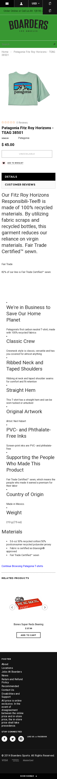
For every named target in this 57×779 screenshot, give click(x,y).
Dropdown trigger (21, 3)
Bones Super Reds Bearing (28, 624)
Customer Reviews (20, 184)
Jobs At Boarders (12, 671)
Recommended (10, 686)
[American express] (15, 760)
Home (5, 51)
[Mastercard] (28, 760)
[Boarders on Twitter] (13, 739)
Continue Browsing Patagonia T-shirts (22, 566)
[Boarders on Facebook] (4, 739)
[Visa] (5, 760)
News (5, 675)
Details (11, 176)
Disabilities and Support (11, 695)
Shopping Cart (50, 10)
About (5, 664)
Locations (7, 667)
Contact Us (8, 689)
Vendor (5, 138)
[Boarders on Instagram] (21, 739)
